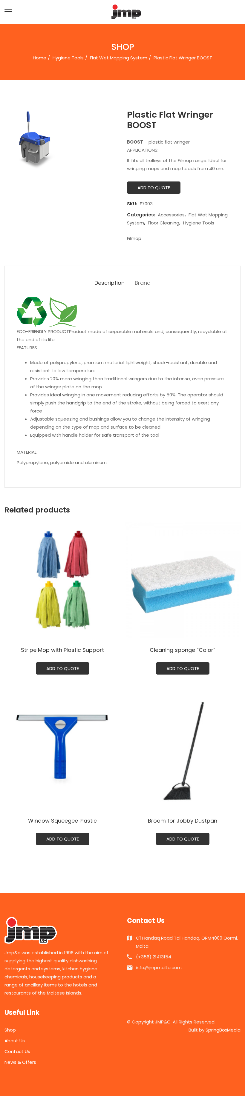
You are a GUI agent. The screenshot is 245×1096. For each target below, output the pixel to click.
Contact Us (17, 1051)
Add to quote (153, 187)
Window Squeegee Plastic (62, 820)
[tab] (109, 283)
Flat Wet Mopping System (118, 58)
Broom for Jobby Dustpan (182, 820)
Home (39, 58)
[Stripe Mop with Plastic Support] (62, 580)
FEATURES (27, 347)
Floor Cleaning (163, 223)
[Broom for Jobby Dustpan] (183, 751)
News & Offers (20, 1062)
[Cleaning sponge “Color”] (183, 580)
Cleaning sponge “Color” (182, 650)
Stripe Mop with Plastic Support (62, 650)
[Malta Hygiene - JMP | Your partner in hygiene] (126, 11)
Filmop (134, 238)
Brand (143, 283)
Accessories (171, 215)
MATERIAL (26, 452)
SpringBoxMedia (223, 1030)
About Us (14, 1040)
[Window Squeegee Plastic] (62, 751)
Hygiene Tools (68, 58)
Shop (10, 1030)
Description (109, 283)
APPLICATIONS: (142, 150)
